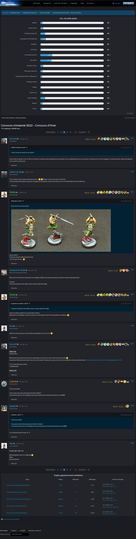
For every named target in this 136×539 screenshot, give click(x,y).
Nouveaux (90, 3)
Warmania (36, 3)
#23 (132, 192)
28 (75, 513)
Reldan (61, 492)
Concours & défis (45, 12)
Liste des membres (60, 3)
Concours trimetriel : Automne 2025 (17, 492)
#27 (132, 344)
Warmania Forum (15, 12)
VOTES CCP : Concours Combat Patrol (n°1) (19, 499)
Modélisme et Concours (30, 12)
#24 (132, 270)
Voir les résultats (130, 118)
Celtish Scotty (15, 172)
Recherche (47, 3)
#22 (132, 171)
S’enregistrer (128, 3)
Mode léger (4, 530)
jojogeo (12, 406)
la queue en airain (17, 270)
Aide (82, 3)
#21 (132, 138)
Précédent (51, 132)
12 (75, 132)
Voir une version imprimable (11, 519)
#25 (132, 294)
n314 (114, 493)
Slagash (60, 499)
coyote (114, 500)
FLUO (60, 485)
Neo (11, 326)
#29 (132, 405)
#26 (132, 325)
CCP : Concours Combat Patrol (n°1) (17, 506)
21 (75, 492)
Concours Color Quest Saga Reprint (17, 513)
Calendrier (74, 3)
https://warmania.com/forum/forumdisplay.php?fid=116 (104, 360)
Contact (13, 530)
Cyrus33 (13, 139)
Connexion (117, 3)
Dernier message (107, 486)
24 (75, 506)
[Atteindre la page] (89, 132)
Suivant (81, 132)
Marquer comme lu (34, 530)
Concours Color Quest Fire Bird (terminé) (18, 485)
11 (75, 485)
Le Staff (22, 530)
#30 (132, 443)
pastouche (116, 507)
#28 (132, 381)
